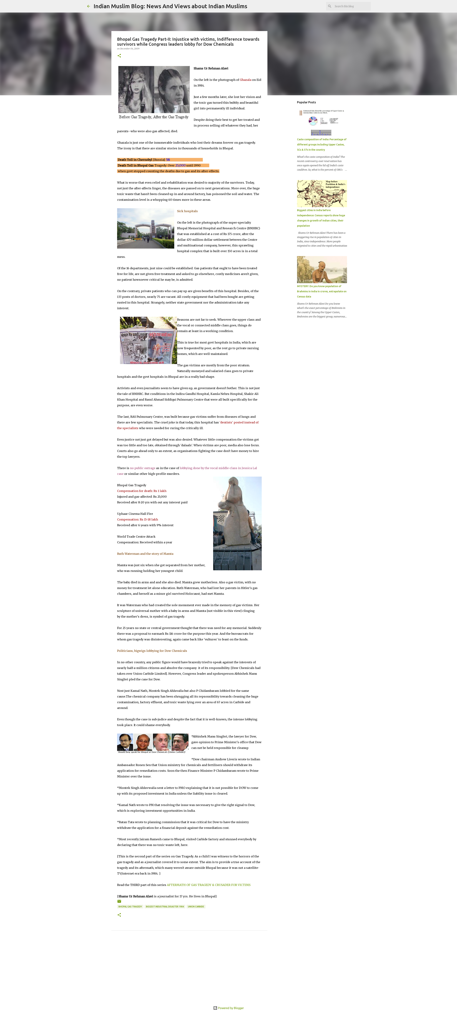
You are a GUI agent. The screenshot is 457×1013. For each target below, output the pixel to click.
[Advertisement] (189, 972)
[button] (119, 56)
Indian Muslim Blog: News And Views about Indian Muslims (170, 6)
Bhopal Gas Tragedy (130, 906)
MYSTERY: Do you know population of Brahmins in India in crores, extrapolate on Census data (321, 291)
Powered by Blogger (230, 1008)
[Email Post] (119, 902)
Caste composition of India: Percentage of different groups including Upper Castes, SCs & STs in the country (321, 144)
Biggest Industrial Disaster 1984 (165, 906)
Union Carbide (196, 906)
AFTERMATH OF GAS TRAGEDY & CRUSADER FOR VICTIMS (208, 885)
